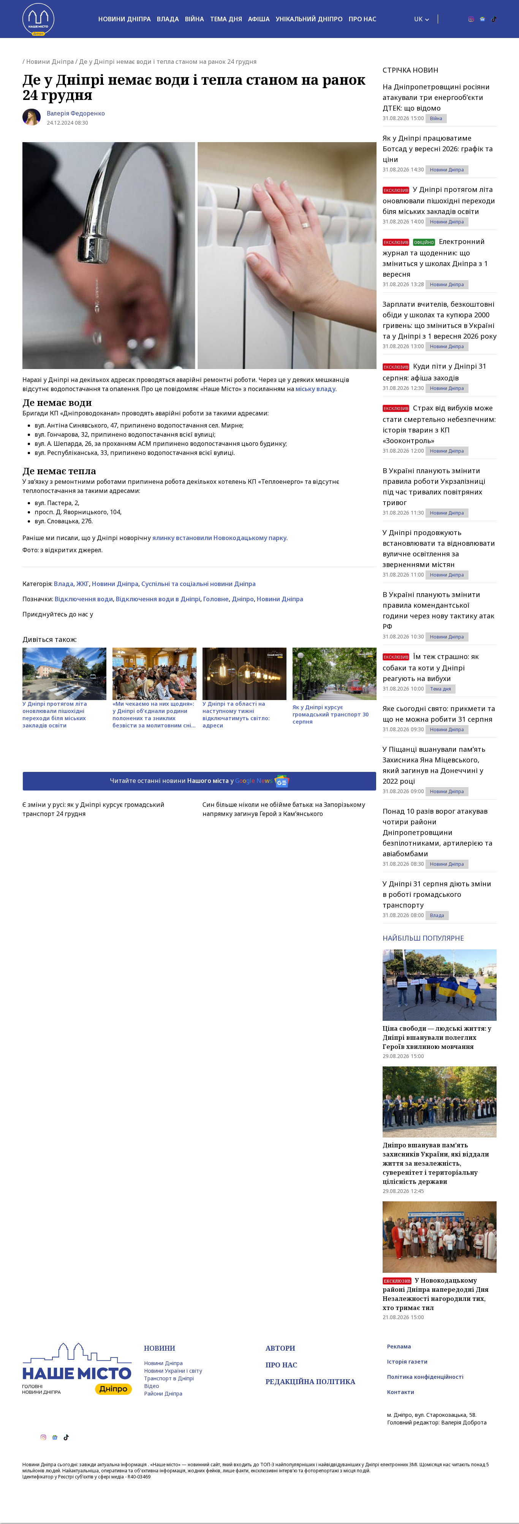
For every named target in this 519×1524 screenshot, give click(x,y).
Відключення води (84, 599)
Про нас (362, 19)
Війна (194, 19)
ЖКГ (82, 584)
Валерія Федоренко (76, 113)
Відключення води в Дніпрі (158, 599)
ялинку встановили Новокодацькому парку (219, 538)
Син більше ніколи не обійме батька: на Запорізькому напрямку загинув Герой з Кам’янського (284, 809)
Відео (151, 1385)
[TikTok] (494, 19)
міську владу (315, 389)
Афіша (259, 19)
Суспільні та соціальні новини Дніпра (198, 584)
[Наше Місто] (38, 19)
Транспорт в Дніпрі (169, 1378)
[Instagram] (471, 19)
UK (418, 19)
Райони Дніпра (163, 1393)
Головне (216, 599)
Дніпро (243, 599)
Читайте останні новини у (191, 780)
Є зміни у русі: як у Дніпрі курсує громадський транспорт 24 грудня (93, 809)
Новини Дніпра (124, 19)
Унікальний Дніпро (309, 19)
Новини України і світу (173, 1370)
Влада (168, 19)
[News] (482, 19)
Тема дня (226, 19)
